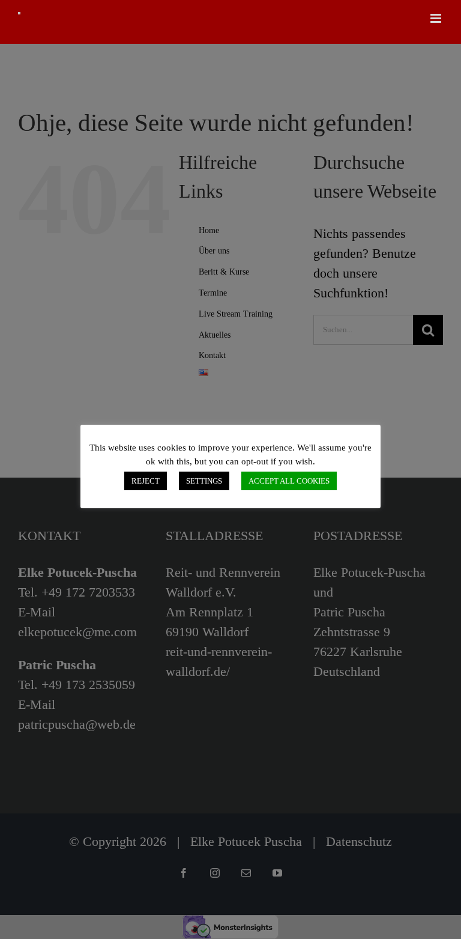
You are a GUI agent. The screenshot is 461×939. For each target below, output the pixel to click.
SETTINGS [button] (204, 480)
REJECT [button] (145, 480)
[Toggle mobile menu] (436, 18)
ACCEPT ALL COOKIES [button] (289, 480)
